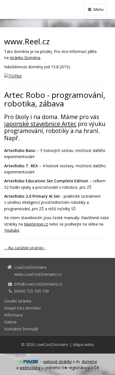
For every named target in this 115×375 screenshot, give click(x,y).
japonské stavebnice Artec (40, 124)
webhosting (30, 367)
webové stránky (57, 361)
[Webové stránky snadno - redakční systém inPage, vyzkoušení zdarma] (28, 361)
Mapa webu (83, 344)
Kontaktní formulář (21, 329)
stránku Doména (25, 57)
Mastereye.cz (36, 224)
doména (89, 361)
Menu (98, 9)
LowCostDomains (52, 344)
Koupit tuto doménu (22, 308)
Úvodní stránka (17, 301)
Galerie (10, 322)
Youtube (11, 230)
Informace (13, 315)
